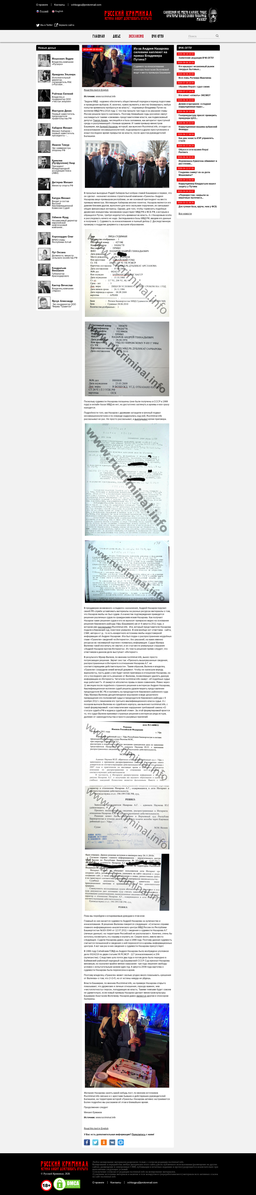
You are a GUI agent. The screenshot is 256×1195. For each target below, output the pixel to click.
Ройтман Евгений (62, 93)
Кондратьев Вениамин (59, 269)
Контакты (59, 4)
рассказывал (105, 627)
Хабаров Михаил (62, 127)
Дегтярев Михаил (62, 182)
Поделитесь (138, 1134)
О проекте (42, 4)
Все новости (185, 213)
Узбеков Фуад (60, 217)
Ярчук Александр (62, 301)
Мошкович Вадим (62, 58)
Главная (98, 36)
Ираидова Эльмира (63, 74)
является (141, 996)
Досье (116, 36)
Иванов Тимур (60, 144)
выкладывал (141, 419)
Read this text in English (96, 90)
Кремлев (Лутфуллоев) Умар (63, 161)
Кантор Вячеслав (62, 285)
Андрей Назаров (109, 126)
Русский (44, 11)
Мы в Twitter (46, 25)
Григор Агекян (100, 120)
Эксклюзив (136, 36)
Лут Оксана (58, 252)
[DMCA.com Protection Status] (67, 1190)
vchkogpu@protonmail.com (86, 4)
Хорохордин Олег (62, 236)
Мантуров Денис (62, 110)
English (59, 11)
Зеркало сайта (66, 25)
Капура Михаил (61, 198)
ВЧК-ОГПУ (157, 36)
